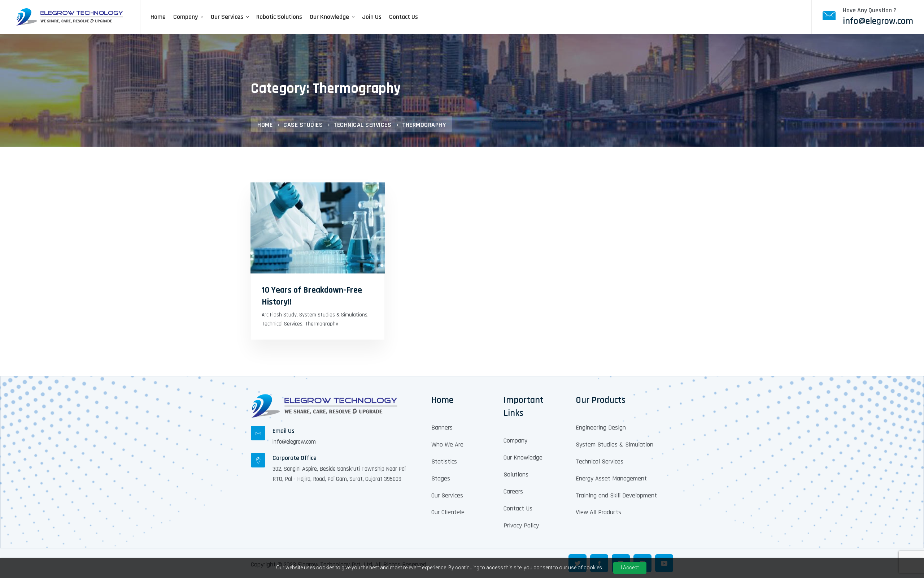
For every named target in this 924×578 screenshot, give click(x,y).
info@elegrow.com (878, 21)
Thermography (321, 323)
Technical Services (362, 125)
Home (265, 125)
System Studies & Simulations (333, 314)
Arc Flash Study (279, 314)
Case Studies (303, 125)
